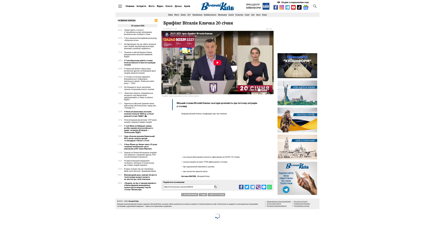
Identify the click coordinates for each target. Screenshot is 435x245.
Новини (130, 6)
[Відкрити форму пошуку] (315, 6)
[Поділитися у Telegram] (252, 187)
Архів (187, 6)
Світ (253, 15)
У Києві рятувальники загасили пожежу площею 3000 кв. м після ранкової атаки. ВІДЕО (139, 114)
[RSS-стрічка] (156, 20)
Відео (160, 6)
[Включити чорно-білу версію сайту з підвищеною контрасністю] (293, 2)
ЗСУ (189, 15)
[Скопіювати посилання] (215, 187)
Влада (183, 15)
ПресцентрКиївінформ (253, 6)
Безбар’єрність (210, 15)
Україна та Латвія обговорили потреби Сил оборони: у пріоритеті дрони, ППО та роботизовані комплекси (140, 155)
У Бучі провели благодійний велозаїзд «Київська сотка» (140, 39)
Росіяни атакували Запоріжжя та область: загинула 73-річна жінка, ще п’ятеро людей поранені (139, 163)
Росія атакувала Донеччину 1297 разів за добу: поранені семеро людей (140, 121)
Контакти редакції (301, 201)
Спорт (247, 15)
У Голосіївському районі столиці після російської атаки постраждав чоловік (139, 62)
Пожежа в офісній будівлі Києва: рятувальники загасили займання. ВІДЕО (138, 54)
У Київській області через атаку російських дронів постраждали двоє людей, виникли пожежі (140, 71)
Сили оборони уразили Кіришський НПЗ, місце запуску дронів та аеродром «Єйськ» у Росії (139, 138)
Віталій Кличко (190, 195)
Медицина (222, 15)
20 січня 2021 (168, 29)
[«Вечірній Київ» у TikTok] (299, 7)
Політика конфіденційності (277, 206)
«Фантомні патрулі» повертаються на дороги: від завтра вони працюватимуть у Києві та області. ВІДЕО (138, 96)
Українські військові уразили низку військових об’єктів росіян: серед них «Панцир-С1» (140, 105)
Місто (176, 15)
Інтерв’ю (141, 6)
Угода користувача (274, 204)
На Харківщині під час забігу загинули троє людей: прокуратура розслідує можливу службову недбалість (140, 46)
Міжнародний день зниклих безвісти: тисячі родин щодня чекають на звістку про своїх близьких (140, 177)
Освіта (231, 15)
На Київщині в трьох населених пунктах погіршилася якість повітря (139, 88)
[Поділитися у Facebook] (241, 187)
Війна (170, 15)
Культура (239, 15)
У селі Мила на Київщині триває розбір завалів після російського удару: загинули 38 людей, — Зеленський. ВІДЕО (138, 129)
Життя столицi (217, 195)
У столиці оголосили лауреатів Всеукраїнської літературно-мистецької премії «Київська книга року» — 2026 (139, 80)
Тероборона (197, 15)
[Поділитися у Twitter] (247, 187)
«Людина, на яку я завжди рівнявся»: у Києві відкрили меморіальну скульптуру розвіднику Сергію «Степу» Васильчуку (140, 186)
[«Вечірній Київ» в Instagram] (281, 7)
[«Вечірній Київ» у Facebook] (275, 7)
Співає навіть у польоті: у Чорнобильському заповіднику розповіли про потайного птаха (138, 32)
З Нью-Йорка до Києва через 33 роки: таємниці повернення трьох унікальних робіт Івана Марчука (140, 146)
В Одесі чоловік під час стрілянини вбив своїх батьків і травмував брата (140, 170)
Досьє (178, 6)
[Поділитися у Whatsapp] (269, 187)
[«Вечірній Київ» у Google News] (306, 7)
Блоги (169, 6)
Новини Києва (127, 20)
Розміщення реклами (302, 204)
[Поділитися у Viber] (258, 187)
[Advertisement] (217, 135)
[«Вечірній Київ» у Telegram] (287, 7)
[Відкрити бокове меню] (120, 6)
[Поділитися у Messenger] (264, 187)
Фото (152, 6)
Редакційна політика (301, 206)
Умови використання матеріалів (279, 201)
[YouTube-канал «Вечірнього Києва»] (293, 7)
